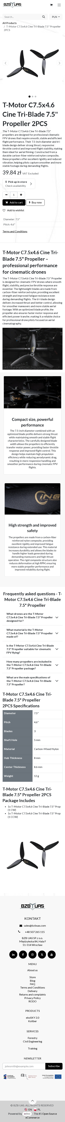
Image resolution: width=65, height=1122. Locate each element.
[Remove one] (6, 195)
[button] (5, 63)
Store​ (33, 977)
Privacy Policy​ (32, 997)
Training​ (32, 1048)
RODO (32, 1001)
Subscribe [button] (54, 1066)
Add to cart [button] (16, 202)
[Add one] (21, 195)
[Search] (44, 17)
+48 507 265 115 (35, 931)
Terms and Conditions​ (32, 987)
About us (32, 970)
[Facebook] (23, 955)
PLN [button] (55, 16)
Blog (32, 980)
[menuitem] (28, 1109)
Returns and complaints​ (32, 994)
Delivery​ (32, 990)
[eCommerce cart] (51, 4)
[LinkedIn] (13, 955)
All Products (9, 22)
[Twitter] (42, 955)
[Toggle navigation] (59, 4)
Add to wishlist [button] (15, 210)
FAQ (32, 983)
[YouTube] (52, 955)
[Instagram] (32, 955)
